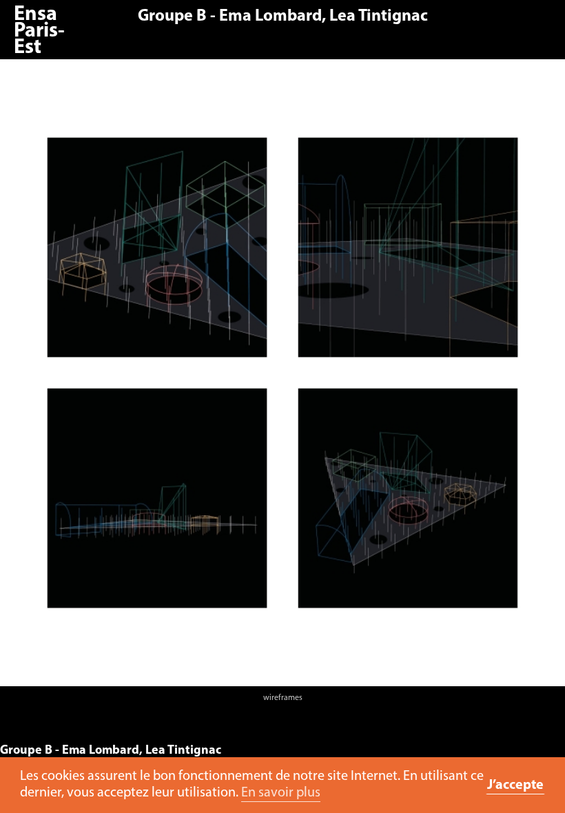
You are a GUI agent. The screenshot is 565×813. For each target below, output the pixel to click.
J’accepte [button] (515, 785)
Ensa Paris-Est (39, 31)
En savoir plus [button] (280, 793)
